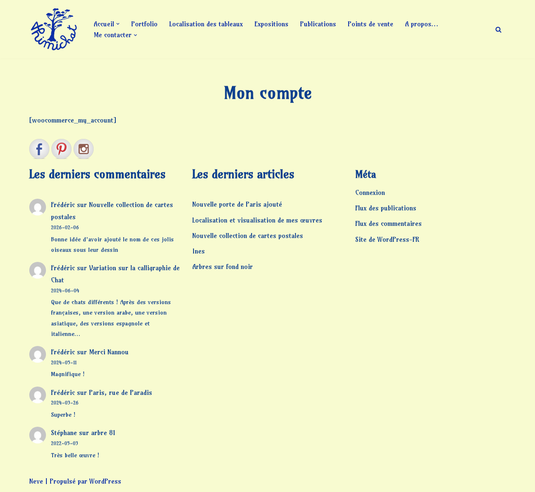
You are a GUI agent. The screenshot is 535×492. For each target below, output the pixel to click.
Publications (318, 24)
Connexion (370, 192)
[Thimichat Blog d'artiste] (54, 29)
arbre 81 (103, 432)
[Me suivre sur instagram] (84, 149)
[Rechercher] (498, 29)
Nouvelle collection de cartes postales (247, 235)
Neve (36, 481)
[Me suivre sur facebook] (39, 149)
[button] (118, 24)
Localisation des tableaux (206, 24)
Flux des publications (385, 208)
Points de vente (370, 24)
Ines (198, 251)
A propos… (421, 24)
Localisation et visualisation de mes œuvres (257, 220)
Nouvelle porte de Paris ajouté (237, 204)
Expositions (271, 24)
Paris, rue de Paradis (120, 392)
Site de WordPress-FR (387, 239)
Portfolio (144, 24)
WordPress (105, 481)
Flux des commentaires (388, 223)
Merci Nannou (109, 352)
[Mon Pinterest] (61, 149)
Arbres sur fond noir (222, 266)
